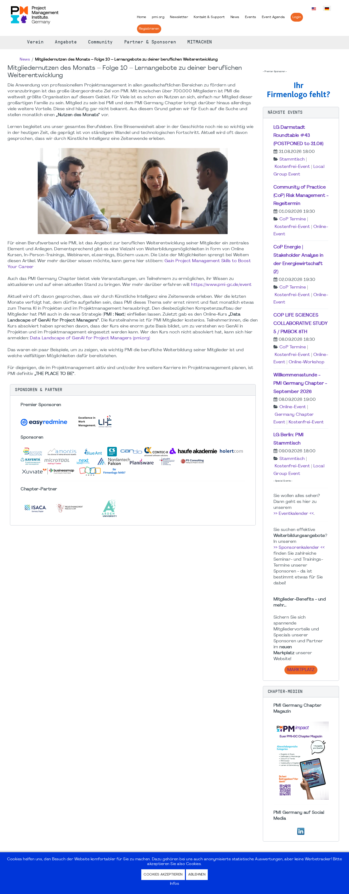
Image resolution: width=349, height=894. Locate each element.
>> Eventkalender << (294, 514)
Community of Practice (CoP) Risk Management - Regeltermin (301, 195)
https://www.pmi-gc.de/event (221, 285)
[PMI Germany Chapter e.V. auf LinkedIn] (301, 831)
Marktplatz (301, 670)
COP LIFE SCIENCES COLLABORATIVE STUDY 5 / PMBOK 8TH (301, 323)
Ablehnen (196, 874)
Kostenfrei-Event (292, 167)
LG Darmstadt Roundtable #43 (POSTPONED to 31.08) (299, 136)
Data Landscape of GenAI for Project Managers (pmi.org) (90, 338)
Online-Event (292, 407)
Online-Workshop (307, 362)
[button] (133, 390)
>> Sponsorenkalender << (299, 548)
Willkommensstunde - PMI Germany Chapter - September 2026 (300, 383)
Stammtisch (292, 159)
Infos (174, 884)
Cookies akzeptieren (163, 874)
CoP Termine (292, 219)
